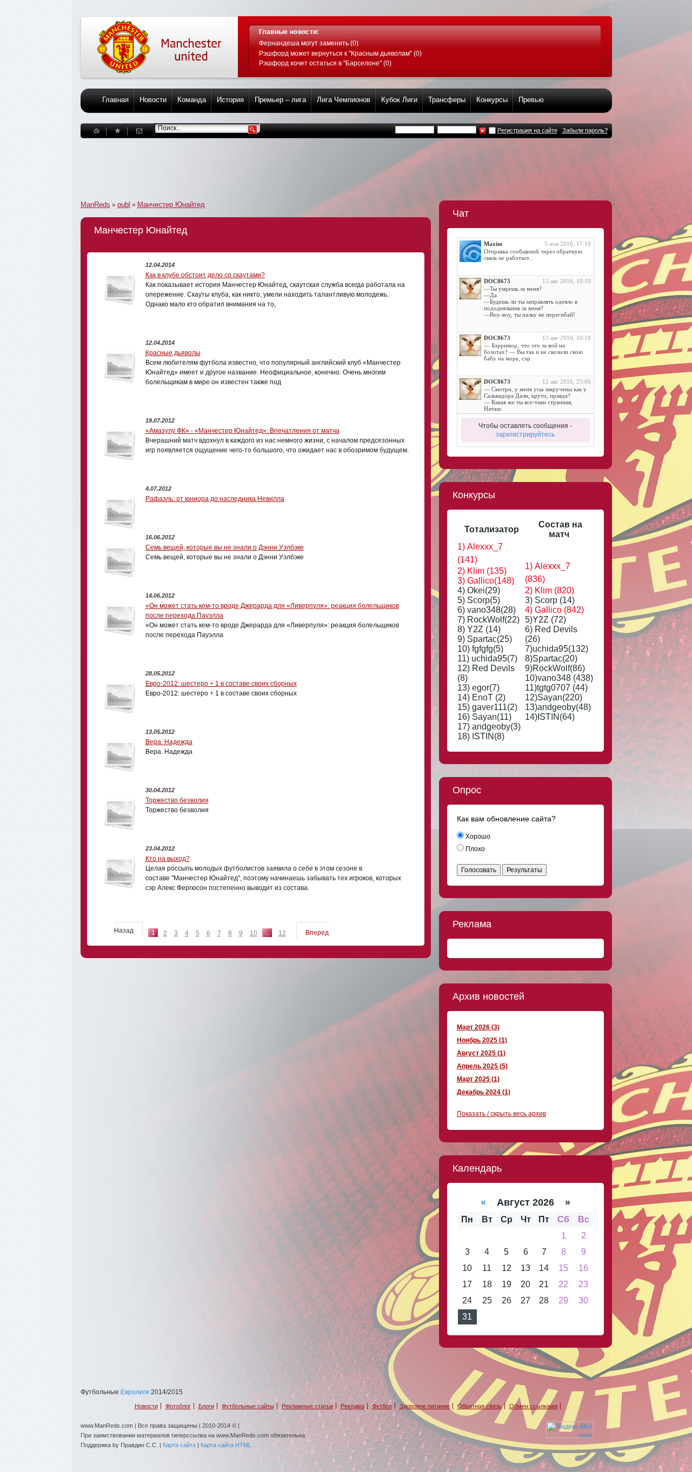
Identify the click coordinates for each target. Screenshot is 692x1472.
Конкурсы (492, 100)
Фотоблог (178, 1406)
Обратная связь (479, 1406)
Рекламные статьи (307, 1406)
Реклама (352, 1406)
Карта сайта (179, 1445)
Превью (531, 100)
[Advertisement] (277, 162)
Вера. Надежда (168, 742)
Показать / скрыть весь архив (501, 1114)
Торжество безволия (177, 800)
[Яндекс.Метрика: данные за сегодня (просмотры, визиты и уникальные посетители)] (570, 1429)
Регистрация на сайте (527, 130)
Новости (153, 100)
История (230, 100)
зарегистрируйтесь (525, 434)
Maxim (493, 243)
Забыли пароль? (585, 130)
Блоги (206, 1406)
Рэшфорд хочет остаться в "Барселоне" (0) (325, 63)
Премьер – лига (280, 100)
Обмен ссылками (533, 1406)
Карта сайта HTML (226, 1445)
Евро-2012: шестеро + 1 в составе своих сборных (221, 683)
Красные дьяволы (173, 353)
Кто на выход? (167, 858)
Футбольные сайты (248, 1406)
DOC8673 (497, 281)
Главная (115, 100)
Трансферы (446, 100)
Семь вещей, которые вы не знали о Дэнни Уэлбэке (224, 547)
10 (253, 933)
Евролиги (135, 1392)
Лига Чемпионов (343, 100)
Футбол (382, 1406)
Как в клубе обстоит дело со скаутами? (205, 275)
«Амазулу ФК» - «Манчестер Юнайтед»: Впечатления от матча (242, 430)
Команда (191, 100)
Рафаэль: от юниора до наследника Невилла (214, 499)
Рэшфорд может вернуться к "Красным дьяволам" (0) (340, 53)
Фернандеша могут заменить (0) (308, 43)
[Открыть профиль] (470, 251)
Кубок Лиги (399, 100)
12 (282, 933)
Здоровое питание (425, 1406)
